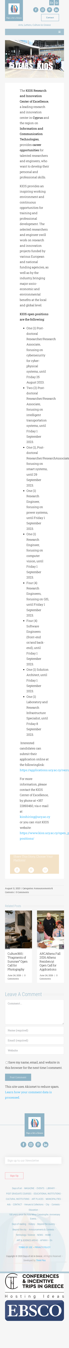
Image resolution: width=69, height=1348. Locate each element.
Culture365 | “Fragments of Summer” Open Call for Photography (17, 961)
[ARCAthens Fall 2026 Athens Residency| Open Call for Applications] (50, 913)
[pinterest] (49, 9)
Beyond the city (19, 1229)
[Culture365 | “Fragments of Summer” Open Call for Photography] (18, 913)
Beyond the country (46, 1224)
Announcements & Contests (41, 1229)
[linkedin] (56, 9)
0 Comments (22, 892)
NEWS (40, 1235)
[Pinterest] (31, 870)
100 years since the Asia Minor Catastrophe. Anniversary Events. (34, 1216)
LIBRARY (51, 1188)
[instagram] (42, 9)
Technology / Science (25, 1235)
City (47, 1204)
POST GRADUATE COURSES (18, 1193)
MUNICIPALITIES (53, 1199)
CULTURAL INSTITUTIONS (17, 1199)
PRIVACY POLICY (42, 1247)
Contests (56, 1204)
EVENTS (40, 1188)
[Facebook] (17, 870)
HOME (48, 1235)
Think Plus (41, 1260)
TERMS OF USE (25, 1247)
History (31, 1224)
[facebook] (35, 9)
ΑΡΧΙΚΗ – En (46, 1240)
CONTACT (17, 1204)
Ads (9, 1204)
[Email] (45, 870)
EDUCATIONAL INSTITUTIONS (47, 1193)
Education (33, 1209)
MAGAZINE (29, 1188)
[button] (7, 946)
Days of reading (19, 1224)
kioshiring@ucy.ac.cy (35, 817)
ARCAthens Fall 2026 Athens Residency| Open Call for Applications (50, 961)
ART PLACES (37, 1199)
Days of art (17, 1188)
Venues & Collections (33, 1204)
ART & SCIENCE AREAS (27, 1240)
